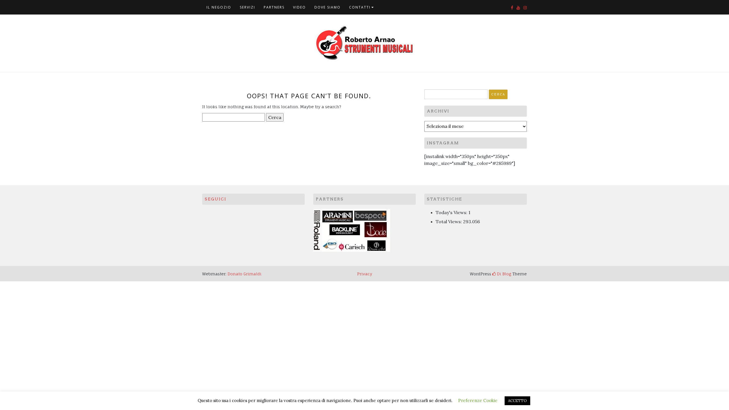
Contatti (359, 7)
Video (299, 7)
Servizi (247, 7)
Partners (274, 7)
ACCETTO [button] (517, 400)
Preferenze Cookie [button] (477, 400)
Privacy (364, 273)
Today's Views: (452, 212)
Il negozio (218, 7)
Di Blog (503, 273)
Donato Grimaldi (244, 273)
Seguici (215, 199)
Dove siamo (327, 7)
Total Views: (449, 221)
